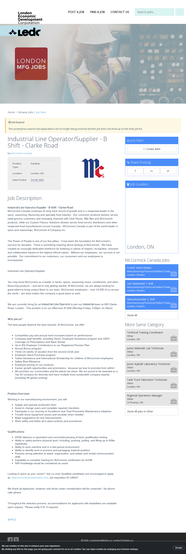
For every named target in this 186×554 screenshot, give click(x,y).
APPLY (12, 519)
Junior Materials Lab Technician (145, 351)
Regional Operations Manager (144, 399)
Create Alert (153, 149)
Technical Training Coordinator (145, 336)
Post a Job (76, 12)
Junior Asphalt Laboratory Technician (148, 367)
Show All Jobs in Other (140, 411)
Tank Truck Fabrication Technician (147, 383)
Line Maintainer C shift (149, 287)
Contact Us (120, 12)
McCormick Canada (21, 153)
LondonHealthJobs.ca (101, 540)
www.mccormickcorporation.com (29, 477)
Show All (132, 315)
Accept (178, 548)
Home (11, 112)
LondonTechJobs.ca (123, 540)
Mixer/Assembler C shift (149, 303)
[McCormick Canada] (93, 168)
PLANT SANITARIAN (149, 271)
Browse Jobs (25, 112)
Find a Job (97, 12)
